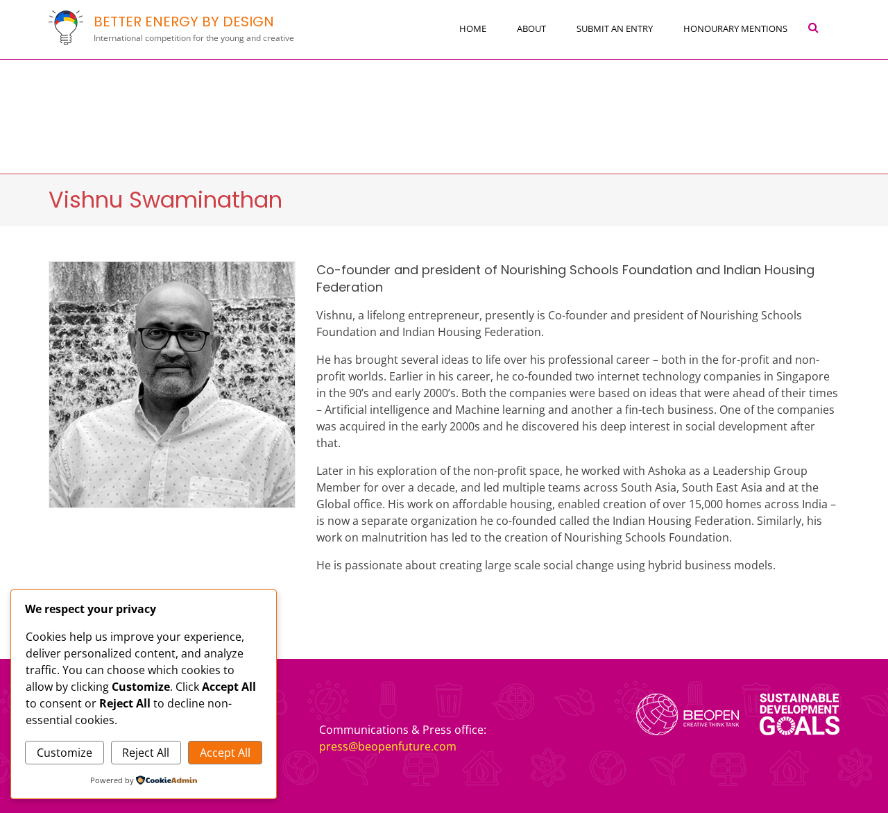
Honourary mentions (735, 28)
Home (472, 28)
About (531, 28)
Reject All (145, 752)
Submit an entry (615, 28)
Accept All (225, 752)
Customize (64, 752)
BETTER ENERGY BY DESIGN (184, 21)
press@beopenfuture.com (387, 746)
